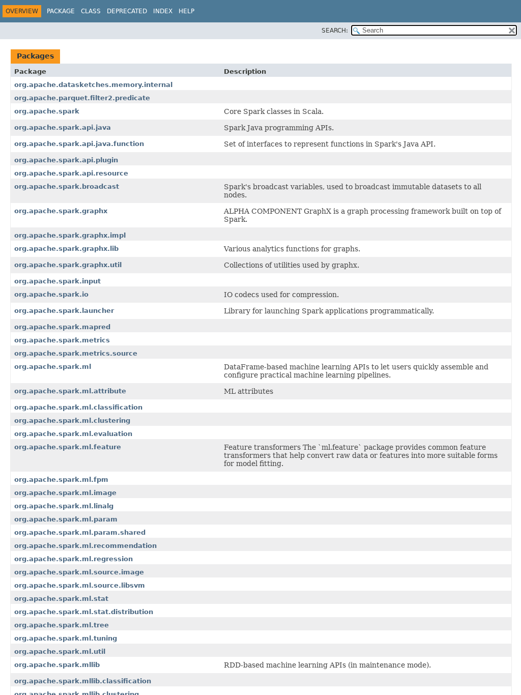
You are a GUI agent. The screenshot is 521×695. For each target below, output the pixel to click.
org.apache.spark (46, 111)
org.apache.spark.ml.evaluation (73, 434)
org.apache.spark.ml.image (65, 493)
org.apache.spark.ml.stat (61, 598)
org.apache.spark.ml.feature (67, 447)
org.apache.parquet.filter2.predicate (82, 98)
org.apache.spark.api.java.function (79, 144)
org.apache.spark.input (57, 281)
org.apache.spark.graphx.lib (66, 248)
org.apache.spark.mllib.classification (82, 681)
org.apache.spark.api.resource (71, 173)
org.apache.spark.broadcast (66, 186)
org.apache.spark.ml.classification (78, 407)
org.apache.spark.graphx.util (68, 265)
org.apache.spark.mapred (62, 327)
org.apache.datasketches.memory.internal (93, 85)
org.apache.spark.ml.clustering (72, 420)
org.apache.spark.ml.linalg (63, 506)
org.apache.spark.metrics (62, 340)
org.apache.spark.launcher (64, 310)
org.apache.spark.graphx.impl (70, 235)
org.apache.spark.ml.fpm (61, 479)
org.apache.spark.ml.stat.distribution (83, 612)
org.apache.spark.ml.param (66, 519)
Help (186, 11)
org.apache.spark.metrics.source (75, 353)
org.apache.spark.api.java (62, 127)
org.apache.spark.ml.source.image (79, 572)
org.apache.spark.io (51, 294)
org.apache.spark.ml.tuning (65, 638)
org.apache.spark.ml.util (59, 651)
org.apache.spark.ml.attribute (70, 391)
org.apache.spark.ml (52, 366)
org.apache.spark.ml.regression (73, 559)
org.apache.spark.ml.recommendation (85, 545)
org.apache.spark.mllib (57, 665)
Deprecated (127, 11)
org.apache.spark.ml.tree (61, 625)
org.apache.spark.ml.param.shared (80, 532)
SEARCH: (335, 30)
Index (162, 11)
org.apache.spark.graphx (60, 211)
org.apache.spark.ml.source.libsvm (79, 585)
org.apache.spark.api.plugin (66, 160)
